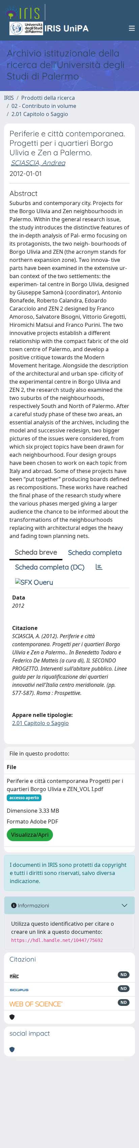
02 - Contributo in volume (43, 106)
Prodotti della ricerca (48, 98)
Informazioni (33, 905)
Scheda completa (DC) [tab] (49, 567)
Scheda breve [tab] (36, 552)
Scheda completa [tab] (95, 552)
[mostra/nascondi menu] (132, 28)
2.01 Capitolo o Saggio (39, 114)
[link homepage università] (49, 28)
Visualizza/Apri (30, 834)
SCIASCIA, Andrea (38, 162)
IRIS (9, 98)
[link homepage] (24, 12)
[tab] (99, 567)
